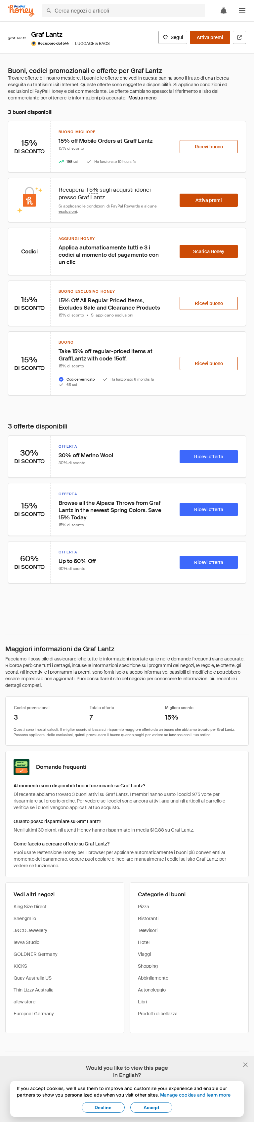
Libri (142, 1002)
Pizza (143, 907)
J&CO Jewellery (30, 930)
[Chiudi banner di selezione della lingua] (245, 1065)
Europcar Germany (34, 1014)
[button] (242, 10)
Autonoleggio (152, 990)
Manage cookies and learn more (195, 1095)
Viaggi (144, 954)
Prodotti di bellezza (158, 1014)
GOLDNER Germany (36, 954)
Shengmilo (25, 918)
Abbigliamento (153, 978)
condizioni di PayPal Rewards (113, 206)
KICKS (20, 966)
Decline (103, 1107)
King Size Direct (30, 907)
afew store (24, 1002)
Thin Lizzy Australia (34, 990)
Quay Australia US (33, 978)
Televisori (147, 930)
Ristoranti (148, 918)
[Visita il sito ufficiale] (239, 37)
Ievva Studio (26, 942)
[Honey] (21, 11)
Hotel (143, 942)
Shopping (148, 966)
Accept (151, 1107)
